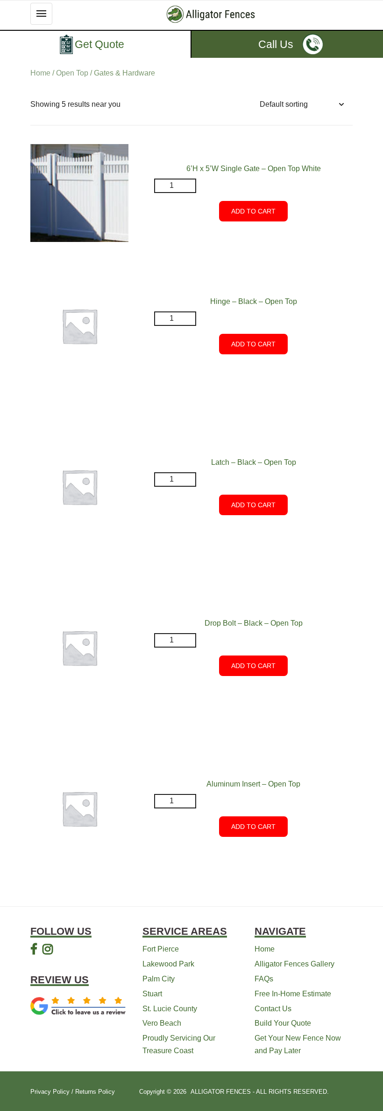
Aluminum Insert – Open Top (253, 784)
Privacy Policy (50, 1091)
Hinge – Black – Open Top (253, 301)
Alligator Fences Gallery (294, 964)
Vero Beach (161, 1023)
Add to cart (253, 211)
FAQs (264, 979)
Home (40, 73)
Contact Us (273, 1009)
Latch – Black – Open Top (253, 462)
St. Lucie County (169, 1009)
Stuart (152, 994)
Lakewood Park (168, 964)
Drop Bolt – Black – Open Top (254, 623)
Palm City (158, 979)
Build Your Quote (283, 1023)
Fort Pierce (160, 949)
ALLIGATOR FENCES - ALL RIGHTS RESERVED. (260, 1091)
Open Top (72, 73)
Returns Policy (95, 1091)
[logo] (210, 14)
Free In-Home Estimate (293, 994)
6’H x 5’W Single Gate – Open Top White (253, 169)
